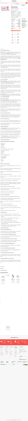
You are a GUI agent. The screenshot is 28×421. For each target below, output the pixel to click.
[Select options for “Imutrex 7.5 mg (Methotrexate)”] (7, 325)
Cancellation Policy (6, 349)
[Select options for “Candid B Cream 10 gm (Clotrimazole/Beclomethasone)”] (12, 278)
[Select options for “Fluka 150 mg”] (17, 278)
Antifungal (18, 281)
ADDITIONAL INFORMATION (4, 270)
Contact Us (2, 355)
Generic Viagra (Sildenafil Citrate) (24, 21)
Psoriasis (7, 328)
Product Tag (2, 266)
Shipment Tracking (11, 354)
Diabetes (16, 356)
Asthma (15, 355)
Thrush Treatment (3, 282)
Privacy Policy (6, 352)
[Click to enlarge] (1, 12)
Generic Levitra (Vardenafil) (24, 23)
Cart (10, 350)
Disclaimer (2, 352)
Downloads (11, 351)
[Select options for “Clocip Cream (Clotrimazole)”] (2, 278)
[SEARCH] (26, 3)
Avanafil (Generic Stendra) (24, 27)
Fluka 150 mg (18, 279)
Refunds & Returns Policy (7, 351)
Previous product (11, 5)
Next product (12, 5)
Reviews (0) (2, 268)
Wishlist (11, 352)
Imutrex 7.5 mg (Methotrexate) (8, 327)
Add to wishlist (3, 278)
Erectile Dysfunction (16, 352)
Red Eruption (3, 281)
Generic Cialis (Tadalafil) (23, 25)
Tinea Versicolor (18, 4)
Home (11, 4)
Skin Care (14, 4)
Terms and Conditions (2, 353)
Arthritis (9, 328)
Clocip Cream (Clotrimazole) (3, 280)
